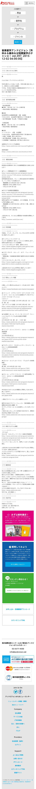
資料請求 (18, 765)
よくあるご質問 (18, 755)
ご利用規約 (18, 720)
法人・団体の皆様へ (18, 723)
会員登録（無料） (18, 741)
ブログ (18, 731)
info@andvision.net (18, 652)
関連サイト (18, 772)
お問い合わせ (18, 758)
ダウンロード (18, 762)
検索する (18, 42)
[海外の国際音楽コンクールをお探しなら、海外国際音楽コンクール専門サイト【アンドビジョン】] (7, 3)
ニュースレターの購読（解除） (18, 701)
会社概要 (18, 713)
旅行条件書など (8, 783)
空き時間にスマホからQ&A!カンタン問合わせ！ (18, 590)
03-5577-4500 (18, 649)
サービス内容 (18, 716)
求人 (18, 727)
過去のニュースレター (18, 704)
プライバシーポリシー (25, 779)
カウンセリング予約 (18, 620)
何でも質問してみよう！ (18, 564)
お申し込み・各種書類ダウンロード (18, 609)
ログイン (18, 744)
